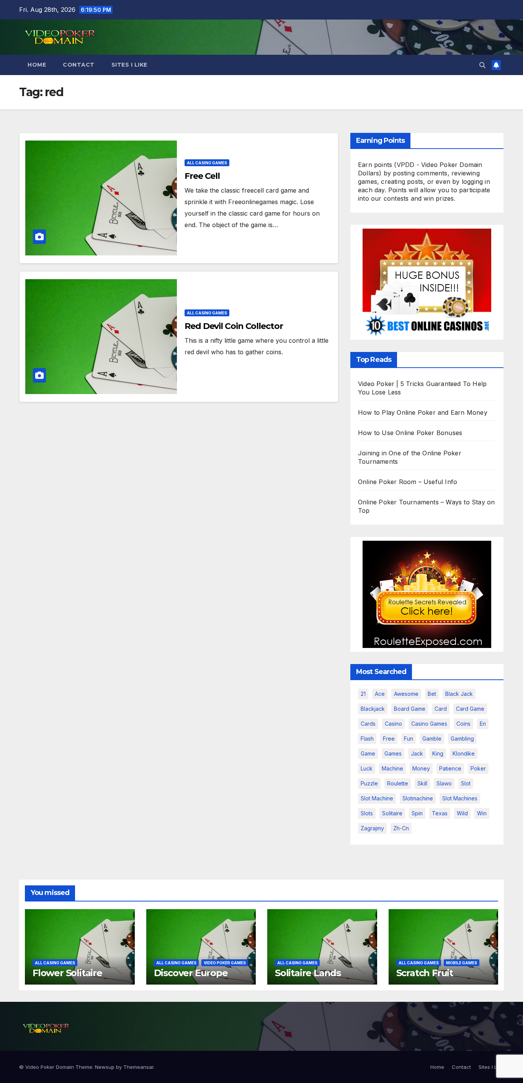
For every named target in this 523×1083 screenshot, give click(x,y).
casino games (429, 723)
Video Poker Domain (49, 1067)
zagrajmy (372, 828)
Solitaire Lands (308, 972)
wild (462, 813)
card (441, 708)
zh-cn (401, 828)
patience (450, 768)
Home (37, 64)
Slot (466, 783)
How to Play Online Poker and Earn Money (422, 412)
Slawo (444, 783)
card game (470, 708)
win (482, 813)
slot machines (459, 798)
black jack (459, 693)
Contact (79, 64)
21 (363, 693)
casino (393, 723)
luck (367, 768)
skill (422, 783)
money (421, 768)
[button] (482, 65)
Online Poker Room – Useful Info (407, 482)
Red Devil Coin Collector (234, 326)
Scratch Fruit (424, 972)
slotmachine (417, 798)
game (368, 753)
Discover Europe (191, 972)
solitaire (392, 813)
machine (392, 768)
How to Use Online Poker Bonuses (410, 433)
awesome (406, 693)
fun (408, 738)
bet (432, 693)
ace (380, 693)
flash (367, 738)
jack (417, 753)
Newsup (104, 1067)
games (393, 753)
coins (463, 723)
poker (478, 768)
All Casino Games (207, 162)
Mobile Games (461, 962)
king (437, 753)
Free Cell (202, 176)
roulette (397, 783)
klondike (464, 753)
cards (368, 723)
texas (440, 813)
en (483, 723)
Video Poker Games (225, 962)
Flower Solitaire (67, 972)
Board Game (409, 708)
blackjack (373, 708)
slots (367, 813)
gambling (462, 738)
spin (417, 813)
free (389, 738)
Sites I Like (129, 64)
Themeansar (138, 1067)
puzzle (369, 783)
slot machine (377, 798)
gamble (431, 738)
